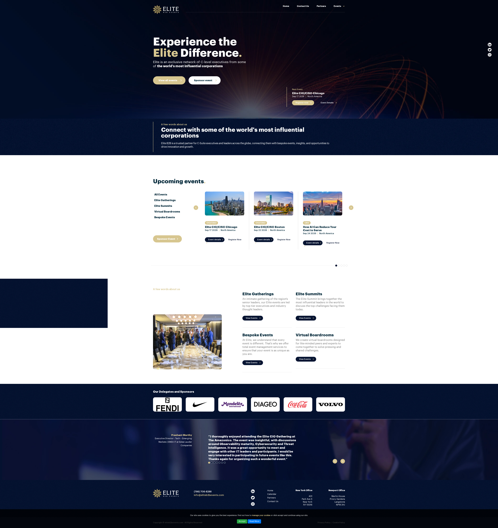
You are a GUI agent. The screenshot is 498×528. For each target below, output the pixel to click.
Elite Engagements (328, 33)
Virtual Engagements (329, 27)
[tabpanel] (224, 221)
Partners (321, 6)
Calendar (271, 494)
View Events (251, 318)
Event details (214, 240)
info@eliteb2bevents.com (209, 495)
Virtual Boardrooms (167, 211)
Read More (254, 521)
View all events (167, 80)
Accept (242, 521)
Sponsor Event (166, 239)
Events (337, 6)
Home (286, 6)
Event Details (327, 103)
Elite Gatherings (165, 200)
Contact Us (303, 6)
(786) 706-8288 (203, 491)
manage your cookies (261, 515)
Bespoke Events (164, 217)
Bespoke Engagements (330, 15)
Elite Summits (325, 21)
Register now (302, 103)
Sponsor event (203, 80)
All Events (160, 194)
